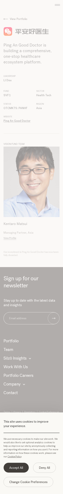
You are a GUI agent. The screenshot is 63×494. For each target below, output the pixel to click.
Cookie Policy (14, 456)
